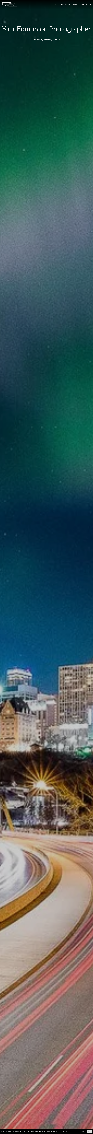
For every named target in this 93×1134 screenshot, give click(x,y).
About (55, 4)
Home (49, 4)
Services (75, 4)
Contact (82, 4)
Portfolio (67, 4)
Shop (61, 4)
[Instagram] (86, 4)
